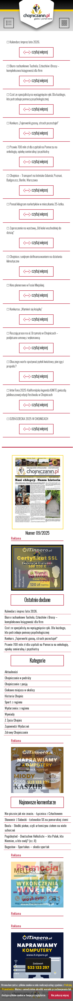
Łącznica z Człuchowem (49, 813)
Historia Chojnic (14, 696)
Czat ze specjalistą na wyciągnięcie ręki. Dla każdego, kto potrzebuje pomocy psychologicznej (35, 630)
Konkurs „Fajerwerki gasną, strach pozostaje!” (31, 638)
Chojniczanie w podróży (18, 678)
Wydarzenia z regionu (17, 708)
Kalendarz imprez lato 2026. (21, 611)
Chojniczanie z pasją (16, 684)
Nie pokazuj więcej (60, 995)
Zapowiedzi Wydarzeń (17, 726)
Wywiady (9, 714)
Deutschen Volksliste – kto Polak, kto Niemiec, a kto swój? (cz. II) (34, 838)
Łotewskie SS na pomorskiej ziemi (48, 819)
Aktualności (11, 672)
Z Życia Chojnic (13, 720)
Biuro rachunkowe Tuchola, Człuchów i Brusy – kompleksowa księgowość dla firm (31, 619)
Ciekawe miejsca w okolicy (20, 690)
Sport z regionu (13, 702)
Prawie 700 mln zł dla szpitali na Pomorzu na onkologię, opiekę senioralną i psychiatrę (37, 646)
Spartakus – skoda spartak (33, 847)
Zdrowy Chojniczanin (16, 732)
